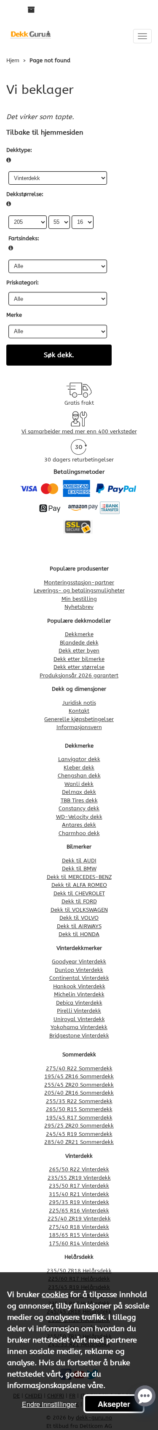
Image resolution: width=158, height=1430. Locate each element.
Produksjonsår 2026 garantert (79, 675)
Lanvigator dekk (79, 759)
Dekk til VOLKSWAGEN (79, 910)
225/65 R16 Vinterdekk (79, 1210)
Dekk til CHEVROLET (79, 893)
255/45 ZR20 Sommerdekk (79, 1085)
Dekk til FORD (79, 901)
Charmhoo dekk (79, 833)
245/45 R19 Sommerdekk (79, 1134)
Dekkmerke (79, 634)
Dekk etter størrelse (79, 667)
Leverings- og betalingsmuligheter (79, 590)
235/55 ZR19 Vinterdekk (79, 1178)
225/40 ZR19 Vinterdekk (79, 1218)
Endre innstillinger (49, 1404)
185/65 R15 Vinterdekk (79, 1235)
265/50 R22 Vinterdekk (79, 1169)
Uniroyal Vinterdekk (79, 1019)
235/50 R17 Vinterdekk (79, 1186)
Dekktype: (19, 150)
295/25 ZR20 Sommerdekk (79, 1125)
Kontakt (79, 711)
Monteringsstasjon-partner (79, 582)
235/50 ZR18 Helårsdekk (79, 1271)
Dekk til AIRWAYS (79, 926)
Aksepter (114, 1403)
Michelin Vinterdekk (79, 994)
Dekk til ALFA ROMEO (79, 885)
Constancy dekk (79, 808)
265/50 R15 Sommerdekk (79, 1109)
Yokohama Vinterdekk (79, 1027)
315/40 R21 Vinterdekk (79, 1194)
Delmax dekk (79, 792)
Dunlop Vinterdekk (79, 970)
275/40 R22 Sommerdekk (79, 1068)
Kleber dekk (79, 767)
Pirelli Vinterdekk (79, 1011)
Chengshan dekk (79, 775)
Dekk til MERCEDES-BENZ (79, 877)
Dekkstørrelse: (24, 194)
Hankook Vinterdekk (79, 986)
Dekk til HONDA (79, 934)
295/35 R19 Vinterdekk (79, 1202)
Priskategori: (22, 282)
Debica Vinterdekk (79, 1003)
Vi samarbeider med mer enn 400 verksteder (79, 431)
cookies (55, 1294)
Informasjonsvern (79, 727)
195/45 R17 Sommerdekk (79, 1117)
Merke (14, 315)
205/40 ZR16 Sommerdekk (79, 1093)
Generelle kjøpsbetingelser (79, 719)
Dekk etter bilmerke (79, 659)
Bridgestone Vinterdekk (79, 1035)
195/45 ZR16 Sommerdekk (79, 1076)
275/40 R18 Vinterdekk (79, 1227)
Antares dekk (79, 825)
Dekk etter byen (79, 650)
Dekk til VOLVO (79, 918)
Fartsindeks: (23, 238)
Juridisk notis (79, 703)
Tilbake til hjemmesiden (44, 132)
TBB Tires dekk (79, 800)
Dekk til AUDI (79, 860)
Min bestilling (79, 599)
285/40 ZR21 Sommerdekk (79, 1142)
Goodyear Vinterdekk (79, 961)
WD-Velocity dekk (79, 817)
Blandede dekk (79, 642)
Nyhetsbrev (79, 607)
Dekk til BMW (79, 868)
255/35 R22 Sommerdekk (79, 1101)
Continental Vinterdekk (79, 978)
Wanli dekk (79, 784)
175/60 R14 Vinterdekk (79, 1243)
